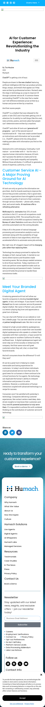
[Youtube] (26, 664)
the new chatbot (24, 82)
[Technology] (22, 419)
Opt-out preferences (16, 704)
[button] (41, 674)
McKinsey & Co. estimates (12, 212)
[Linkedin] (7, 3)
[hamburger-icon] (36, 60)
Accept (23, 698)
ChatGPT (6, 78)
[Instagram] (4, 3)
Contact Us (11, 578)
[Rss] (14, 3)
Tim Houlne (9, 68)
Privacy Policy (29, 704)
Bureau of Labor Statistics (12, 222)
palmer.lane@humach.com (15, 322)
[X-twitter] (11, 3)
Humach (5, 304)
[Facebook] (14, 664)
